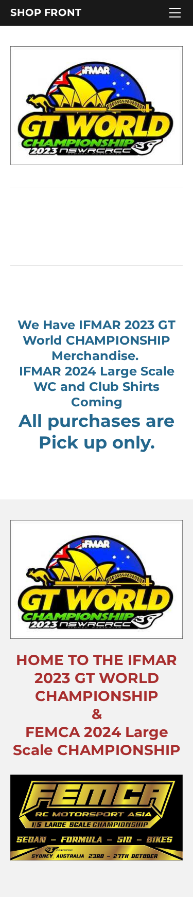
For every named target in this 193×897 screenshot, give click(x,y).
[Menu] (175, 13)
